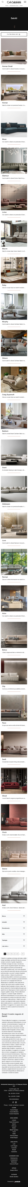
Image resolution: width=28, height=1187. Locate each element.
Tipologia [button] (4, 940)
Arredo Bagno (14, 1137)
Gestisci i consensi (19, 1105)
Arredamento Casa (14, 5)
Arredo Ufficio (14, 1170)
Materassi (14, 1162)
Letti (14, 1144)
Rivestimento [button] (5, 928)
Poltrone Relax (14, 1135)
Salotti (21, 5)
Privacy (6, 1105)
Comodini (14, 1147)
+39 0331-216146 (14, 1093)
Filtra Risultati (13, 34)
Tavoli (14, 1131)
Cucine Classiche (14, 1113)
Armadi (14, 1149)
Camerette (14, 1151)
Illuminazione (14, 1158)
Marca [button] (4, 916)
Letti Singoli (14, 1145)
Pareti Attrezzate (14, 1122)
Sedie (14, 1133)
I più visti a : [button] (5, 946)
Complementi (14, 1160)
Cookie (10, 1105)
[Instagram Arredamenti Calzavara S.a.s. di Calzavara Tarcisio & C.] (15, 1102)
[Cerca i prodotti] (3, 2)
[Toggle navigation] (25, 2)
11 (22, 954)
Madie (14, 1128)
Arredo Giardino (14, 1176)
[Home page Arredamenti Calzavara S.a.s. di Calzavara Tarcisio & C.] (14, 2)
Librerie (14, 1120)
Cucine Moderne (14, 1111)
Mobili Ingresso (14, 1129)
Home (6, 5)
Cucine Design (14, 1109)
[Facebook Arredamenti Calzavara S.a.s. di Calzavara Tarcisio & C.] (12, 1102)
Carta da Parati (14, 1164)
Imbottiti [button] (4, 922)
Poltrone (14, 1126)
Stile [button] (3, 934)
